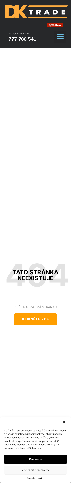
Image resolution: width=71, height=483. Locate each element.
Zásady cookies (35, 478)
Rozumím (35, 459)
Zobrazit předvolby (35, 470)
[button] (64, 422)
